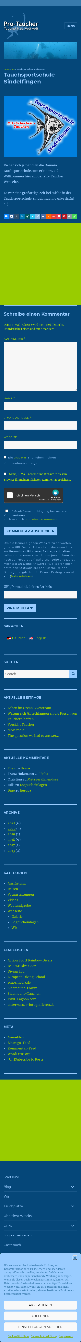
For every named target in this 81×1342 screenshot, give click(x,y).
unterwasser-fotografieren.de (31, 1005)
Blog (7, 1187)
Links (43, 774)
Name (9, 398)
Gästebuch (12, 1245)
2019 (11, 834)
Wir (13, 69)
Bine (11, 790)
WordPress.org (19, 1054)
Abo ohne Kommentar (42, 519)
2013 (11, 851)
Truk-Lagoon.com (22, 999)
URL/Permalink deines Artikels (28, 587)
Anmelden (16, 1037)
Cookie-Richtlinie (18, 1336)
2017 (11, 845)
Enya (11, 768)
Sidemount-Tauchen (24, 993)
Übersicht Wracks (18, 1216)
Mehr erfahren (21, 576)
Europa (25, 790)
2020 (12, 829)
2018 (11, 840)
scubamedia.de (19, 982)
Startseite (11, 1177)
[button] (75, 1258)
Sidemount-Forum (22, 988)
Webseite (15, 911)
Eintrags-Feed (19, 1043)
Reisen (13, 889)
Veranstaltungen (21, 894)
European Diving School (26, 977)
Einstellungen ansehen (40, 1327)
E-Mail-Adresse (18, 418)
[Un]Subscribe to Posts (25, 1059)
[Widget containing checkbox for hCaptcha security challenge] (33, 495)
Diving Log (16, 971)
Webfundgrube (19, 905)
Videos (13, 900)
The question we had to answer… (33, 736)
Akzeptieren (40, 1305)
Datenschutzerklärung (44, 1336)
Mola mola (16, 730)
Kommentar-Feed (22, 1048)
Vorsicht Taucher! (22, 724)
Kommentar (15, 338)
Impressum (66, 1336)
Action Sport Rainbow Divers (30, 960)
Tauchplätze (13, 1206)
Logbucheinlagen (33, 785)
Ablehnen (40, 1316)
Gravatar (20, 457)
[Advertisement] (40, 264)
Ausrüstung (17, 883)
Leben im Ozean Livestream (29, 708)
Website (10, 437)
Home (6, 69)
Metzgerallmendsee (42, 779)
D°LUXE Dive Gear (22, 966)
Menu (70, 25)
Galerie (17, 917)
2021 (11, 823)
